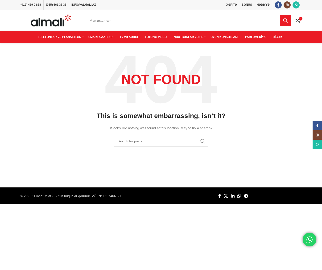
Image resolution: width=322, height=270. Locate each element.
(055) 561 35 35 (56, 4)
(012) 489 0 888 (31, 4)
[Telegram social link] (246, 195)
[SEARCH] (285, 20)
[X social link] (225, 195)
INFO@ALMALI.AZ (83, 4)
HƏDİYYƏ (263, 4)
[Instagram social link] (287, 4)
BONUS (247, 4)
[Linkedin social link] (232, 195)
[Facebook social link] (278, 4)
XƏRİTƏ (231, 4)
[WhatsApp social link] (296, 4)
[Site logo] (51, 20)
